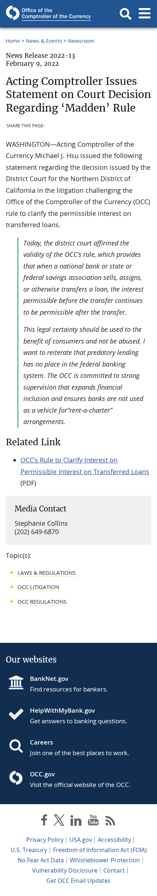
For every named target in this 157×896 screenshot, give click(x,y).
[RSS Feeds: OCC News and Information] (110, 821)
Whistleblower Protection (105, 860)
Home (13, 40)
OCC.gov (42, 774)
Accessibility (114, 840)
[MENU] (144, 14)
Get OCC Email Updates (78, 881)
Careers (41, 742)
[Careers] (19, 747)
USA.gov (80, 840)
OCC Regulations (42, 601)
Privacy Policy (45, 840)
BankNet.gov (49, 678)
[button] (125, 14)
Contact (114, 870)
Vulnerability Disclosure (64, 870)
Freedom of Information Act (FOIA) (100, 850)
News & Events (44, 40)
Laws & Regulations (47, 572)
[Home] (19, 715)
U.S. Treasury (29, 850)
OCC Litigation (38, 587)
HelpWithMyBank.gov (62, 710)
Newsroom (81, 40)
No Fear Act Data (41, 860)
